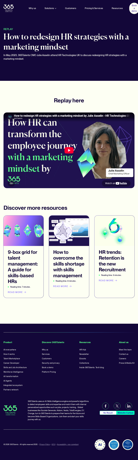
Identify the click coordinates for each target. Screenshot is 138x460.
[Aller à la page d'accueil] (9, 8)
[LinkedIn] (128, 406)
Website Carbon (125, 413)
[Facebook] (105, 406)
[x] (117, 406)
